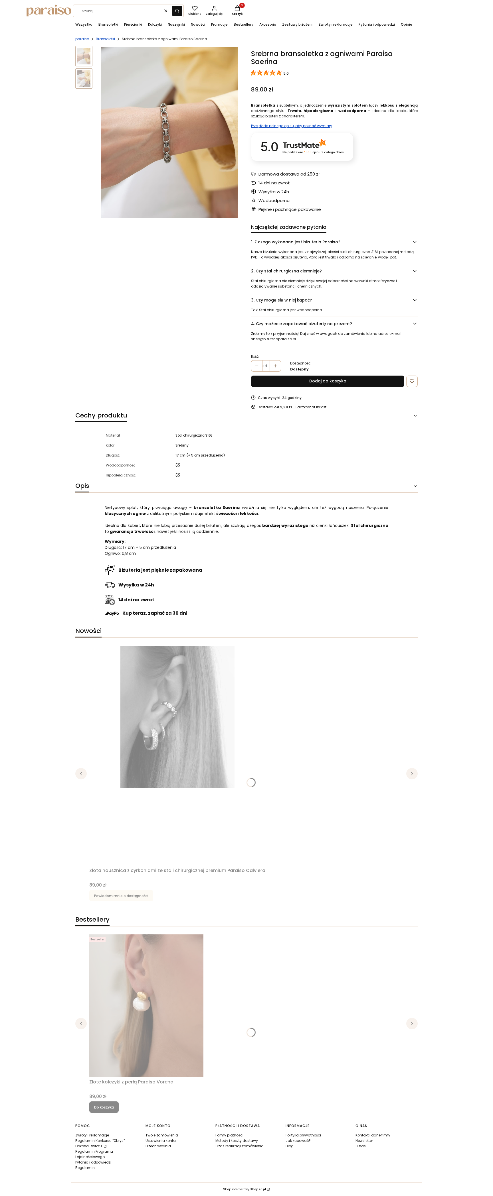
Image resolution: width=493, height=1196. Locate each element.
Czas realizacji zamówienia (239, 1146)
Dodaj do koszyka (327, 381)
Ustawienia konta (161, 1140)
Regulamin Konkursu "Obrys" (100, 1140)
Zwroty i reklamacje (92, 1135)
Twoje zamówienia (162, 1135)
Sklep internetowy (244, 1189)
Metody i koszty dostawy (236, 1140)
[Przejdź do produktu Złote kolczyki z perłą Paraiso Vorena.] (146, 1005)
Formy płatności (229, 1135)
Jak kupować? (298, 1140)
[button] (177, 11)
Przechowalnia (158, 1146)
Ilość (255, 356)
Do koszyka (104, 1107)
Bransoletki (105, 38)
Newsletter (364, 1140)
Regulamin (85, 1167)
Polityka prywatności (303, 1135)
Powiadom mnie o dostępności (121, 895)
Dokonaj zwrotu (89, 1146)
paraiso (82, 38)
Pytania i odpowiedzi (93, 1162)
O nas (360, 1146)
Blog (290, 1146)
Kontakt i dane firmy (372, 1135)
